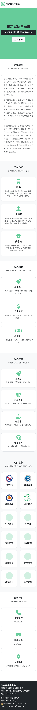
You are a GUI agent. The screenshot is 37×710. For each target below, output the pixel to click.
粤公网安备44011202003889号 (14, 703)
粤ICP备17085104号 (8, 701)
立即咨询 (18, 39)
